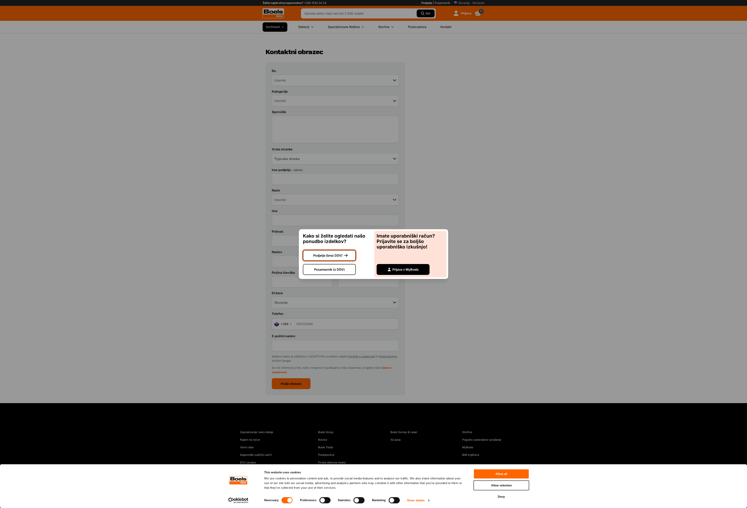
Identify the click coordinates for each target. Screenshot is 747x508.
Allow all (501, 474)
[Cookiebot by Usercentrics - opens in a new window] (238, 500)
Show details (416, 500)
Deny (501, 496)
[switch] (325, 500)
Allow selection (501, 485)
